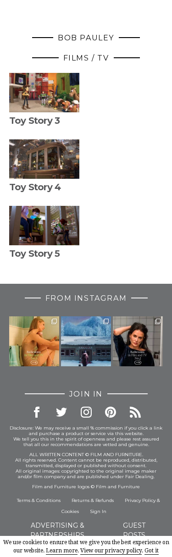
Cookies (70, 511)
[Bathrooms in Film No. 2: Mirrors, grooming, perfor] (138, 341)
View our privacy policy (111, 550)
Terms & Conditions (39, 500)
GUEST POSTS (134, 530)
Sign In (98, 511)
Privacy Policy (140, 500)
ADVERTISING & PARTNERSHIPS (57, 530)
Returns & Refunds (93, 500)
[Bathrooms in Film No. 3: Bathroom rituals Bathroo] (34, 341)
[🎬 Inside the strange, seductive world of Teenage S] (86, 341)
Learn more (62, 550)
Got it (151, 550)
